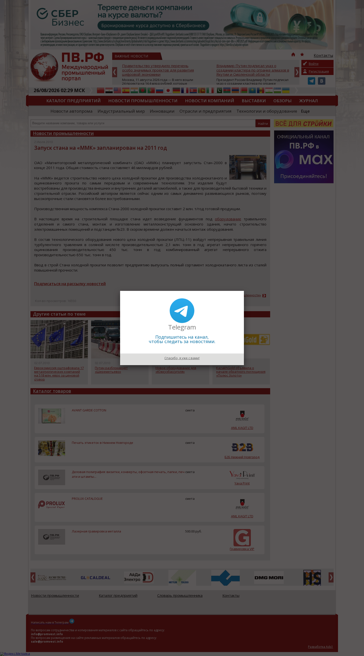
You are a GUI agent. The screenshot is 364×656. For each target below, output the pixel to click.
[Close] (243, 290)
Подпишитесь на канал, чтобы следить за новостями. (182, 339)
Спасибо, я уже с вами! (182, 358)
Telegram (182, 327)
